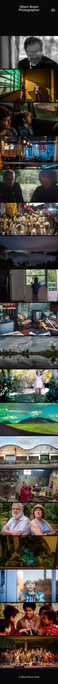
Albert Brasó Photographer (29, 8)
